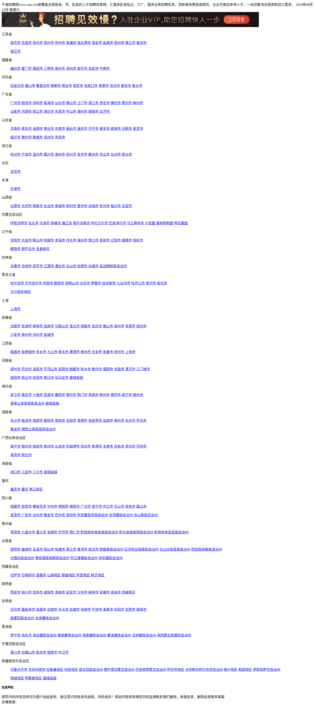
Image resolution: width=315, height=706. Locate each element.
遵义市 (41, 532)
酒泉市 (108, 609)
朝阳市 (15, 249)
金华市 (82, 154)
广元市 (86, 506)
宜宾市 (15, 515)
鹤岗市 (59, 283)
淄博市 (38, 129)
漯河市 (130, 369)
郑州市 (15, 369)
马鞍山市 (62, 326)
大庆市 (85, 283)
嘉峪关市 (28, 609)
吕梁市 (127, 206)
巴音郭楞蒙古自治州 (150, 669)
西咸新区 (128, 592)
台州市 (116, 154)
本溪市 (60, 240)
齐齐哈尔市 (33, 283)
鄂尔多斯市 (81, 223)
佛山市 (71, 103)
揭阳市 (93, 111)
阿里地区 (83, 575)
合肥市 (15, 326)
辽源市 (49, 266)
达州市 (38, 515)
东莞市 (60, 111)
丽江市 (71, 549)
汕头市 (60, 103)
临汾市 (116, 206)
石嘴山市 (28, 652)
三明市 (49, 68)
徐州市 (38, 43)
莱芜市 (138, 129)
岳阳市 (71, 420)
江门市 (82, 103)
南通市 (71, 43)
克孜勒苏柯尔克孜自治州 (204, 669)
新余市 (63, 352)
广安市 (26, 515)
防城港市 (73, 446)
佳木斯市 (109, 283)
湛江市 (93, 103)
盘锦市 (127, 240)
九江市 (52, 352)
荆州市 (104, 395)
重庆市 (15, 489)
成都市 (15, 506)
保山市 (49, 549)
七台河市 (123, 283)
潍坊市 (82, 129)
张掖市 (86, 609)
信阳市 (38, 378)
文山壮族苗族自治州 (174, 549)
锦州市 (82, 240)
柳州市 (26, 446)
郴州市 (119, 420)
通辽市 (67, 223)
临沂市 (15, 137)
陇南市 (141, 609)
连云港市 (84, 43)
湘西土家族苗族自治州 (38, 429)
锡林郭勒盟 (164, 223)
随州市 (138, 395)
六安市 (15, 335)
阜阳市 (130, 326)
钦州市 (86, 446)
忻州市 (104, 206)
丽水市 (127, 154)
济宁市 (93, 129)
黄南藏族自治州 (69, 635)
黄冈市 (116, 395)
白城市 (93, 266)
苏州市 (60, 43)
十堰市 (38, 395)
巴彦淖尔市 (117, 223)
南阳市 (15, 378)
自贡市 (26, 506)
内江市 (108, 506)
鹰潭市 (74, 352)
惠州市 (127, 103)
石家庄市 (17, 86)
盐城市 (108, 43)
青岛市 (26, 129)
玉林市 (108, 446)
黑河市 (151, 283)
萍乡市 (41, 352)
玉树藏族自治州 (144, 635)
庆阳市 (119, 609)
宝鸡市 (38, 592)
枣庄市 (49, 129)
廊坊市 (126, 86)
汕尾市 (15, 111)
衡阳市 (49, 420)
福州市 (15, 68)
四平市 (38, 266)
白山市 (71, 266)
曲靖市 (26, 549)
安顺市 (52, 532)
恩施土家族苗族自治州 (27, 403)
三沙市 (38, 472)
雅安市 (49, 515)
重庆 (24, 489)
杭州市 (15, 154)
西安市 (15, 592)
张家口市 (91, 86)
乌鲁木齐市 (18, 669)
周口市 (49, 378)
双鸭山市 (72, 283)
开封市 (26, 369)
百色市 (119, 446)
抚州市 (119, 352)
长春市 (15, 266)
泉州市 (60, 68)
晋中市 (82, 206)
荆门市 (82, 395)
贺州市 (130, 446)
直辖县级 (76, 378)
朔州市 (71, 206)
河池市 (141, 446)
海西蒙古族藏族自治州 (174, 635)
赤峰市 (56, 223)
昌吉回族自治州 (91, 669)
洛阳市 (38, 369)
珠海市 (49, 103)
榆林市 (93, 592)
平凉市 (97, 609)
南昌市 (15, 352)
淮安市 (97, 43)
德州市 (26, 137)
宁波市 (26, 154)
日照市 (127, 129)
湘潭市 (38, 420)
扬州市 (119, 43)
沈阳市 (15, 240)
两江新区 (36, 489)
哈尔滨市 (17, 283)
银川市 (15, 652)
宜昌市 (49, 395)
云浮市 (104, 111)
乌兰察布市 (135, 223)
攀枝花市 (39, 506)
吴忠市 (41, 652)
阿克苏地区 (175, 669)
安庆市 (97, 326)
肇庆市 (116, 103)
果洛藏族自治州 (119, 635)
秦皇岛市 (43, 86)
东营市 (60, 129)
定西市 (130, 609)
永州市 (130, 420)
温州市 (38, 154)
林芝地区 (98, 575)
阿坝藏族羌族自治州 (92, 515)
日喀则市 (28, 575)
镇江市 (130, 43)
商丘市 (26, 378)
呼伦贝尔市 (99, 223)
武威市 (74, 609)
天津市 (15, 189)
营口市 (93, 240)
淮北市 (74, 326)
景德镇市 (28, 352)
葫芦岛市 (28, 249)
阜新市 (104, 240)
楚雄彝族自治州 (111, 549)
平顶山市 (50, 369)
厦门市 (26, 68)
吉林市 (26, 266)
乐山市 (119, 506)
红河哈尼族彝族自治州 (141, 549)
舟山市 (104, 154)
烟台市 (71, 129)
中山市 (71, 111)
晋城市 (60, 206)
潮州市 (82, 111)
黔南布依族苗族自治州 (171, 532)
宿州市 (141, 326)
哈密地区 (71, 669)
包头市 (33, 223)
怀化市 (141, 420)
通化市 (60, 266)
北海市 (60, 446)
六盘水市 (28, 532)
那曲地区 (68, 575)
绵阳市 (74, 506)
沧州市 (115, 86)
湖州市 (60, 154)
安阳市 (63, 369)
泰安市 (104, 129)
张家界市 (95, 420)
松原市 (82, 266)
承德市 (104, 86)
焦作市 (97, 369)
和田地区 (245, 669)
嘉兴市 (49, 154)
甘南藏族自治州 (47, 618)
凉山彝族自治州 (146, 515)
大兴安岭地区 (20, 292)
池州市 (38, 335)
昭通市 (60, 549)
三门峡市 (143, 369)
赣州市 (86, 352)
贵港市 (97, 446)
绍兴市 (71, 154)
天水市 (63, 609)
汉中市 (82, 592)
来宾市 (15, 455)
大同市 (26, 206)
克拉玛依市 (36, 669)
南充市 (130, 506)
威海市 (116, 129)
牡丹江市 (138, 283)
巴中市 (60, 515)
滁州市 (119, 326)
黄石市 (26, 395)
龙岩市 (93, 68)
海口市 (15, 472)
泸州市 (52, 506)
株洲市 (26, 420)
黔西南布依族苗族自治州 (99, 532)
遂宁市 (97, 506)
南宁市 (15, 446)
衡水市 (137, 86)
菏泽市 (60, 137)
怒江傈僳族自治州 (84, 558)
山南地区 (54, 575)
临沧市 (93, 549)
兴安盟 (150, 223)
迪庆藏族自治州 (111, 558)
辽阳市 (116, 240)
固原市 (52, 652)
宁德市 (104, 68)
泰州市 (141, 43)
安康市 (104, 592)
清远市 (49, 111)
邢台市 (67, 86)
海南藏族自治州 (94, 635)
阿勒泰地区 (33, 678)
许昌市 (119, 369)
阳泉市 (38, 206)
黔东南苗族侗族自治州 (136, 532)
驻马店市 (62, 378)
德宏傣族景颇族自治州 (52, 558)
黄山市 (108, 326)
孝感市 (93, 395)
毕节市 (63, 532)
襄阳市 (60, 395)
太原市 (15, 206)
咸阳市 (49, 592)
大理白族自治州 (22, 558)
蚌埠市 (38, 326)
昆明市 (15, 549)
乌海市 (44, 223)
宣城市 (49, 335)
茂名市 (104, 103)
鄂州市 (71, 395)
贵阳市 (15, 532)
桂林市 (38, 446)
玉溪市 (38, 549)
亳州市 (26, 335)
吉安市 (97, 352)
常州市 (49, 43)
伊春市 (96, 283)
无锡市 (26, 43)
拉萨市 (15, 575)
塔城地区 (17, 678)
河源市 (26, 111)
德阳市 (63, 506)
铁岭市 (138, 240)
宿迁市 (15, 51)
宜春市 (108, 352)
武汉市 (15, 395)
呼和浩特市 (18, 223)
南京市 (15, 43)
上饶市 (130, 352)
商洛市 (116, 592)
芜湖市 (26, 326)
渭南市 (60, 592)
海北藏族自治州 (45, 635)
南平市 (82, 68)
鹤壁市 (74, 369)
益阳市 (108, 420)
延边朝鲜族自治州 (113, 266)
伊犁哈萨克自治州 (266, 669)
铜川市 (26, 592)
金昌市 (41, 609)
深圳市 (38, 103)
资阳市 (71, 515)
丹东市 (71, 240)
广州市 (15, 103)
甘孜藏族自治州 (121, 515)
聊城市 (38, 137)
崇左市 (26, 455)
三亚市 (26, 472)
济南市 (15, 129)
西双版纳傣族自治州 (206, 549)
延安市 (71, 592)
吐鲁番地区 (54, 669)
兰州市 (15, 609)
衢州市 (93, 154)
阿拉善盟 (181, 223)
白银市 (52, 609)
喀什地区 (230, 669)
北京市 (15, 171)
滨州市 (49, 137)
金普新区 (43, 249)
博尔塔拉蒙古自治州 (119, 669)
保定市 (78, 86)
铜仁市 (74, 532)
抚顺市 (49, 240)
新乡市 (86, 369)
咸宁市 (127, 395)
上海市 (15, 309)
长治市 (49, 206)
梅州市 (138, 103)
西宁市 (15, 635)
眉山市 (141, 506)
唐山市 (30, 86)
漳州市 (71, 68)
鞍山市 (38, 240)
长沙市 (15, 420)
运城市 (93, 206)
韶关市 (26, 103)
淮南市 (49, 326)
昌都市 (41, 575)
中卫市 (63, 652)
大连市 (26, 240)
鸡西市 (48, 283)
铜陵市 (86, 326)
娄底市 (15, 429)
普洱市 (82, 549)
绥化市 (162, 283)
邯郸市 (56, 86)
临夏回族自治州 (22, 618)
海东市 (26, 635)
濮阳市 (108, 369)
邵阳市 (60, 420)
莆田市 (38, 68)
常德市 (82, 420)
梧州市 (49, 446)
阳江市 (38, 111)
